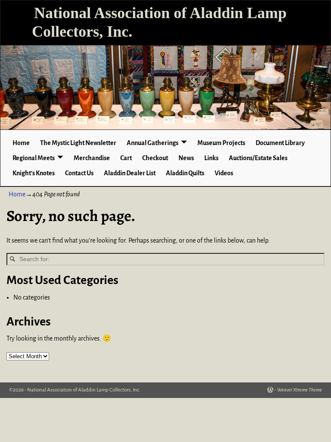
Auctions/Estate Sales (258, 158)
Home (21, 142)
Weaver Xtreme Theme (299, 390)
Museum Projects (221, 142)
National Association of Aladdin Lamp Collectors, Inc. (84, 390)
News (186, 158)
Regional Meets (33, 158)
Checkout (155, 158)
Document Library (280, 142)
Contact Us (79, 173)
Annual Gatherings (152, 142)
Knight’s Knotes (33, 173)
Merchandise (92, 158)
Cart (126, 158)
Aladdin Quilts (185, 173)
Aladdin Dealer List (130, 173)
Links (211, 158)
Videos (224, 173)
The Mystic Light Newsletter (78, 142)
